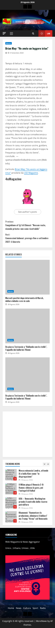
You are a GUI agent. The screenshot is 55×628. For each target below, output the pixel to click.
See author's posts (27, 211)
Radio (43, 608)
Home (11, 608)
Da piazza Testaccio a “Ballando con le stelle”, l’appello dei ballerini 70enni (27, 326)
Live (48, 33)
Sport (35, 608)
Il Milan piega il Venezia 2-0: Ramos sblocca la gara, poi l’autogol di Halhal (11, 488)
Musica (8, 43)
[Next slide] (48, 464)
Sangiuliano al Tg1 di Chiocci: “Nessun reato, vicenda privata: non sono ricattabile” (25, 225)
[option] (27, 476)
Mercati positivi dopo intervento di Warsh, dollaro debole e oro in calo (27, 277)
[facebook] (30, 7)
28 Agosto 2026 (13, 304)
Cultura (27, 608)
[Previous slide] (44, 464)
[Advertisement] (27, 434)
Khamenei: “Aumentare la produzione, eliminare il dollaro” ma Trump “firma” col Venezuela (11, 517)
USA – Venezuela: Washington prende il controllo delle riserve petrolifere (11, 503)
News (18, 608)
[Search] (33, 33)
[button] (4, 33)
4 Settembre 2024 (16, 53)
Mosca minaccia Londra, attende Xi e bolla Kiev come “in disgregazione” (11, 474)
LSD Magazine (31, 172)
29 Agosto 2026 (27, 480)
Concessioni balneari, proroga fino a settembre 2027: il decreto (26, 238)
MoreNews (41, 621)
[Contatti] (25, 7)
